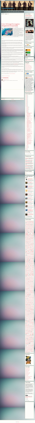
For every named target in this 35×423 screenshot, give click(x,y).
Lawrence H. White (27, 293)
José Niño (32, 286)
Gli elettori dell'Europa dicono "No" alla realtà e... (29, 130)
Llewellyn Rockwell (31, 295)
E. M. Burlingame (28, 254)
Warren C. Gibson (28, 348)
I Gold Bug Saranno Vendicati (29, 127)
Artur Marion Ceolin (29, 229)
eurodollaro (28, 258)
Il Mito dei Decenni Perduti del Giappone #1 (29, 126)
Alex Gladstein (32, 222)
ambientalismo (26, 224)
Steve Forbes (33, 336)
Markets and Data (27, 374)
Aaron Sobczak (26, 221)
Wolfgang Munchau (27, 350)
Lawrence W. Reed (31, 293)
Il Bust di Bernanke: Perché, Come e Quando (28, 129)
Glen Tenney (27, 266)
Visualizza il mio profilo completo (28, 91)
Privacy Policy (27, 398)
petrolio (33, 319)
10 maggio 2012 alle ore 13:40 (6, 79)
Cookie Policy (27, 399)
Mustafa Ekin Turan (27, 310)
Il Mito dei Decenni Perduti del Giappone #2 (29, 125)
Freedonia (27, 262)
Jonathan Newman (26, 286)
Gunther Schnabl (26, 270)
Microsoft (26, 308)
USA (33, 344)
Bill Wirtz (31, 231)
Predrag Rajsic (29, 320)
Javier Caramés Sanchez (31, 280)
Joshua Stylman (26, 288)
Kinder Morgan (31, 291)
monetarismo (31, 309)
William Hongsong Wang (29, 349)
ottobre (27, 108)
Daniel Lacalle (29, 247)
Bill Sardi (29, 231)
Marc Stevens (29, 299)
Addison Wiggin (30, 221)
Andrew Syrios (30, 226)
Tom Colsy (26, 342)
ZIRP (31, 351)
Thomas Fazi (30, 340)
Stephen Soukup (29, 336)
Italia (33, 275)
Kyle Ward (28, 292)
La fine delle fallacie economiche (28, 69)
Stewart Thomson (27, 337)
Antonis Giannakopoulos (31, 227)
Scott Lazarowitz (27, 331)
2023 (26, 97)
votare (33, 347)
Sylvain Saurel (29, 338)
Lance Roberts (31, 292)
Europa (31, 258)
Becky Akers (29, 230)
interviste (28, 275)
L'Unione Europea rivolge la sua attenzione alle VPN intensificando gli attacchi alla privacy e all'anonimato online (30, 210)
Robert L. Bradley (27, 326)
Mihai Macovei (29, 308)
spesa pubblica (31, 334)
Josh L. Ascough (31, 287)
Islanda (30, 275)
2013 (26, 105)
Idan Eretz (29, 273)
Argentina (30, 228)
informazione (26, 274)
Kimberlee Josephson (27, 291)
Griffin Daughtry (30, 269)
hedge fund (32, 271)
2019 (26, 100)
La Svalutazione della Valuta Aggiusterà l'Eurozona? (30, 178)
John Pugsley (31, 284)
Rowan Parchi (30, 328)
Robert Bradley (30, 325)
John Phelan (28, 284)
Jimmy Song (28, 282)
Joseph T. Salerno (27, 287)
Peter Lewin (31, 318)
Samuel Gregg (32, 330)
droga (25, 253)
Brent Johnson (30, 236)
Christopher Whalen (31, 241)
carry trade (28, 238)
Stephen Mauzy (26, 336)
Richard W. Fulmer (29, 324)
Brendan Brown (26, 236)
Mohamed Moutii (27, 309)
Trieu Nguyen (32, 343)
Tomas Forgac (32, 342)
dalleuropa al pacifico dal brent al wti (29, 165)
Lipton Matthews (27, 295)
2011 (26, 148)
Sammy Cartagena (28, 330)
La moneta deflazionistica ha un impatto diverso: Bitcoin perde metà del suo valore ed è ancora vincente (30, 214)
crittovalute (28, 245)
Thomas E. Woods (27, 340)
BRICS (26, 237)
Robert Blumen (26, 325)
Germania (26, 265)
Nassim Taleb (30, 310)
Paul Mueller (29, 316)
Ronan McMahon (27, 328)
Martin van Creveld (27, 302)
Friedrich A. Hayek (31, 262)
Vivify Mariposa (26, 347)
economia (32, 254)
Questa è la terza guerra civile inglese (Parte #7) (30, 197)
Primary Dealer (26, 375)
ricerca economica (31, 322)
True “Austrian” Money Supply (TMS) (28, 376)
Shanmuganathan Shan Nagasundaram (30, 332)
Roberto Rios (28, 327)
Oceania (32, 313)
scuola (30, 331)
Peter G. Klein (28, 318)
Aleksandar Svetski (28, 222)
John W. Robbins (31, 285)
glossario (32, 266)
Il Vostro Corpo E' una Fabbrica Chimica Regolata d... (29, 113)
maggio (27, 112)
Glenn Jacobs (30, 266)
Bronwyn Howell (32, 237)
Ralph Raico (30, 321)
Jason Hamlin (32, 279)
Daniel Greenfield (29, 246)
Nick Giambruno (29, 311)
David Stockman (32, 249)
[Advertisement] (13, 19)
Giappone (31, 265)
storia (30, 337)
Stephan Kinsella (30, 335)
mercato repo (31, 304)
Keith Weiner (28, 290)
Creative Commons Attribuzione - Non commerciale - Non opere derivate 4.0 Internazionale (28, 397)
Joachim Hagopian (31, 282)
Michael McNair (30, 306)
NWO (28, 313)
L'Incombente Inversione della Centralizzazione (29, 120)
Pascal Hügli (32, 314)
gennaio (27, 147)
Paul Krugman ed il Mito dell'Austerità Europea (28, 121)
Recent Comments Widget (32, 169)
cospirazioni (32, 244)
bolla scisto (26, 235)
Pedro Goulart (28, 317)
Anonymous (26, 167)
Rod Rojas (31, 327)
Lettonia (31, 294)
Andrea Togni (30, 225)
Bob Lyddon (31, 232)
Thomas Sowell (28, 341)
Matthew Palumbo (29, 303)
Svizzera (26, 338)
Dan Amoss (31, 245)
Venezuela (29, 345)
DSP (27, 253)
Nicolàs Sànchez (28, 312)
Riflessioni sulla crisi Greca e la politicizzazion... (29, 116)
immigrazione (32, 273)
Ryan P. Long (31, 329)
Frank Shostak (26, 261)
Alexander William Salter (29, 223)
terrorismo (31, 339)
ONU (27, 314)
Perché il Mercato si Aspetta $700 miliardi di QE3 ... (28, 142)
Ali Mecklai (33, 223)
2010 (26, 149)
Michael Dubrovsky (30, 305)
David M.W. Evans (27, 249)
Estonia (33, 257)
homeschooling (31, 272)
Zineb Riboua (29, 351)
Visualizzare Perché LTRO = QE (29, 140)
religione (27, 322)
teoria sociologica (27, 339)
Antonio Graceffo (27, 227)
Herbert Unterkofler (27, 272)
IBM (27, 273)
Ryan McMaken (26, 329)
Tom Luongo (29, 342)
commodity (31, 243)
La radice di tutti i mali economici (28, 68)
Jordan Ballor (30, 286)
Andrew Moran (26, 226)
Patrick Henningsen (27, 315)
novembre (27, 107)
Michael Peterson (27, 307)
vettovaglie (32, 345)
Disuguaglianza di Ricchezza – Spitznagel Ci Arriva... (29, 136)
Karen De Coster (29, 289)
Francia (28, 260)
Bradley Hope (30, 235)
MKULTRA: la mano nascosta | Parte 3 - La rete (30, 201)
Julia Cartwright (30, 288)
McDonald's (32, 303)
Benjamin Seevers (32, 230)
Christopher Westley (27, 241)
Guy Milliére (30, 270)
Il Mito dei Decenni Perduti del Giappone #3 (29, 124)
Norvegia (26, 313)
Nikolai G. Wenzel (31, 312)
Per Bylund (33, 317)
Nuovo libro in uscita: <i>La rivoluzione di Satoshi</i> (28, 15)
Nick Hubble (32, 311)
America (30, 224)
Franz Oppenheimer (31, 261)
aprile (27, 145)
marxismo (31, 302)
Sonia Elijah (28, 334)
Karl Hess (32, 289)
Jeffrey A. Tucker (30, 281)
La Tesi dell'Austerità (28, 128)
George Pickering (28, 264)
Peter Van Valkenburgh (29, 319)
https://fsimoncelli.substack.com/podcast (29, 60)
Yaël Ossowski (31, 350)
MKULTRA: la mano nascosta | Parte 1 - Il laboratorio (30, 182)
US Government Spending (27, 377)
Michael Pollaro (31, 307)
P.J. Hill (30, 314)
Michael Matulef (27, 306)
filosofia (28, 259)
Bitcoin (27, 232)
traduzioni (26, 343)
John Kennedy (32, 283)
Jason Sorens (27, 280)
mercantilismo (26, 304)
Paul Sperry (31, 316)
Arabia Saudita (26, 228)
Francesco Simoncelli (30, 77)
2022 (26, 98)
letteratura (28, 294)
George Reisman (31, 264)
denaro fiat (29, 250)
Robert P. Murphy (31, 326)
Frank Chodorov (31, 260)
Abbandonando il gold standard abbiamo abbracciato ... (29, 122)
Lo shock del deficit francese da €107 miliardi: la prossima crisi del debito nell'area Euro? (30, 186)
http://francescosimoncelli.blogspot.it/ (12, 73)
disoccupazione (32, 251)
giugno (27, 111)
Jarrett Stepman (29, 279)
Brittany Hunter (29, 237)
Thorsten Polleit (31, 341)
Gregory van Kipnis (26, 269)
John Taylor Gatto (27, 285)
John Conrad (29, 283)
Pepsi (30, 317)
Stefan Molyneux (26, 335)
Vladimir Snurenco (30, 347)
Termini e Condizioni (27, 400)
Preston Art (32, 320)
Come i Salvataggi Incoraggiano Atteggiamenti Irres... (29, 134)
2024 (26, 96)
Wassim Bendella (31, 348)
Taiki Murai (32, 338)
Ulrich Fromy (30, 344)
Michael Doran (26, 305)
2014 (26, 104)
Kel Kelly (31, 290)
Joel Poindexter (26, 283)
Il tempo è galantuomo (28, 114)
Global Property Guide (27, 373)
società (33, 333)
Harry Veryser (29, 271)
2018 (26, 101)
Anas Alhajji (27, 225)
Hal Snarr (32, 270)
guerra (33, 269)
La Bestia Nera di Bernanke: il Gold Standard (29, 137)
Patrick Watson (31, 315)
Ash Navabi (32, 229)
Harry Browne (26, 271)
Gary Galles (28, 263)
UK (26, 344)
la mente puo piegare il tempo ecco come (29, 160)
